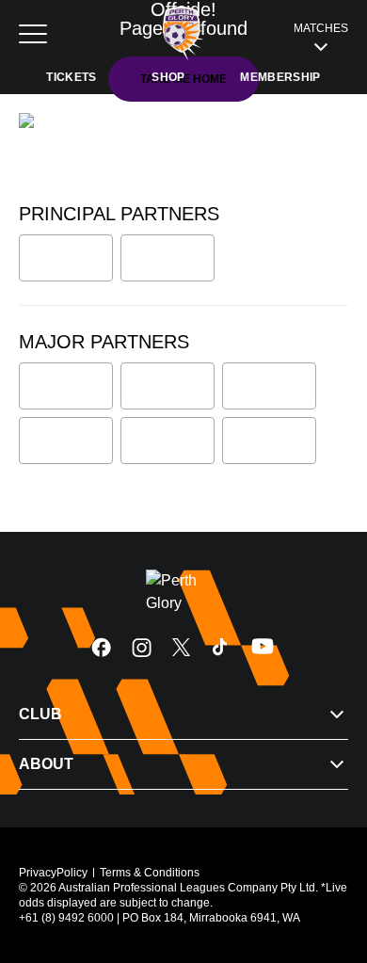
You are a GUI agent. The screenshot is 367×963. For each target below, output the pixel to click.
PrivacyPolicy (53, 872)
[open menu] (33, 33)
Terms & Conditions (149, 872)
